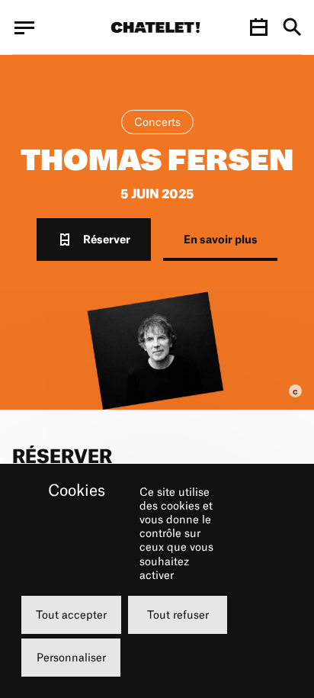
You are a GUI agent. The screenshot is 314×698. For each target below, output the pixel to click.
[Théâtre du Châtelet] (155, 27)
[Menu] (24, 27)
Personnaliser (71, 657)
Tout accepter (71, 614)
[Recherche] (292, 28)
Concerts (157, 121)
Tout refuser (178, 614)
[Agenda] (258, 27)
